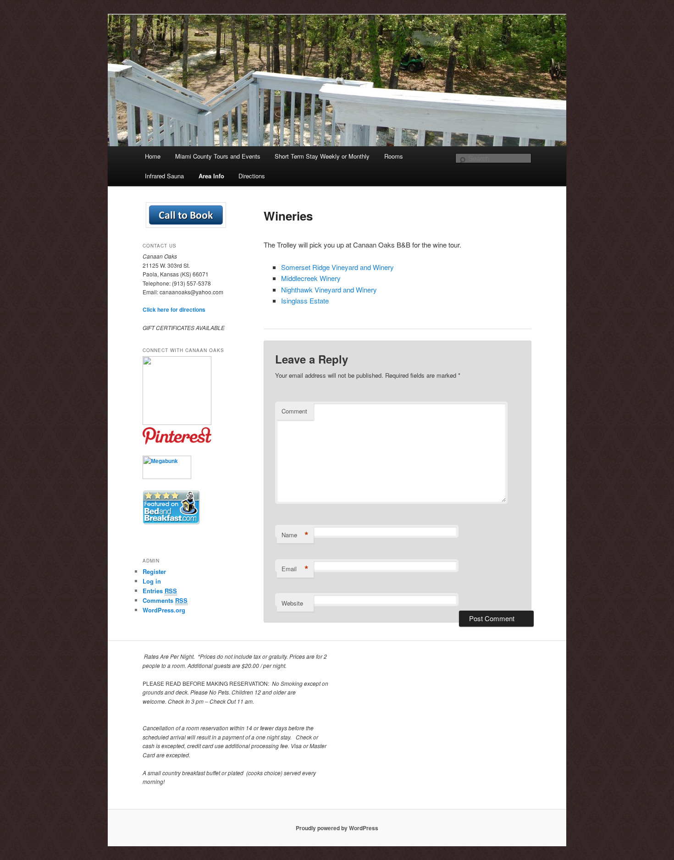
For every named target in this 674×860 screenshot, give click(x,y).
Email (295, 569)
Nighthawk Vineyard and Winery (329, 289)
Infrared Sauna (164, 175)
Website (292, 603)
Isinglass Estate (305, 300)
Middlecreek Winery (311, 278)
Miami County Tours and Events (217, 156)
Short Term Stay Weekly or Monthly (322, 156)
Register (154, 571)
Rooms (393, 156)
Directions (251, 175)
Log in (152, 581)
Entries (160, 590)
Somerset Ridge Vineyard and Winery (337, 267)
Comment (294, 411)
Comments (165, 600)
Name (295, 535)
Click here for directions (174, 309)
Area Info (211, 175)
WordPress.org (164, 610)
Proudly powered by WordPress (337, 828)
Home (152, 156)
